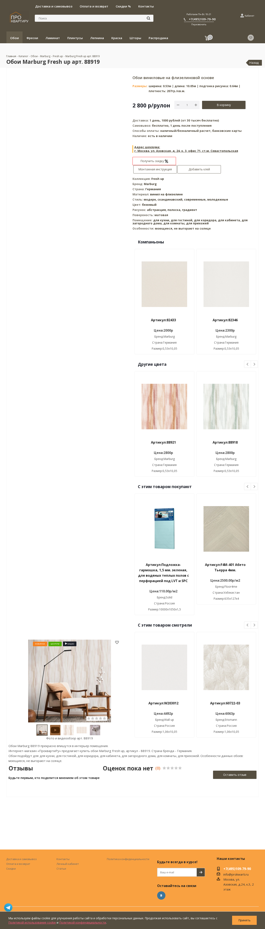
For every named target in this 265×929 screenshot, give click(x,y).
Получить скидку (152, 161)
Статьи (61, 868)
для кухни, (161, 220)
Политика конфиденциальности (128, 859)
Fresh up (157, 179)
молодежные (217, 199)
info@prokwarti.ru (236, 874)
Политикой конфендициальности (82, 922)
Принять (244, 920)
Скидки (11, 868)
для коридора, (205, 220)
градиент (189, 210)
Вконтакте (161, 895)
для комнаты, (174, 223)
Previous (247, 364)
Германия (153, 189)
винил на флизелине (166, 194)
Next (254, 364)
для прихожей (197, 223)
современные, (195, 199)
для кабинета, (229, 220)
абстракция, (157, 210)
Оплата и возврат (18, 864)
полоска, (174, 210)
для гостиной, (182, 220)
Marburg (150, 184)
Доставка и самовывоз (21, 859)
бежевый (149, 205)
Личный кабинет (68, 864)
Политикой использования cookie (32, 922)
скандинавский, (171, 199)
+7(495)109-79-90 (202, 19)
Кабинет (249, 15)
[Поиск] (148, 18)
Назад (254, 62)
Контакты (63, 859)
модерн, (151, 199)
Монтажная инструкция (155, 169)
